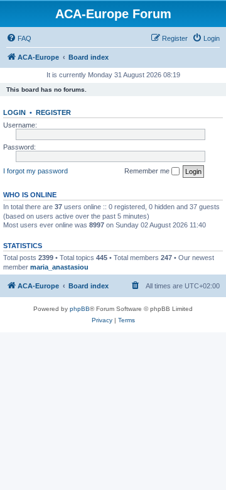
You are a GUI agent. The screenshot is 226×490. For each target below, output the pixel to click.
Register (53, 112)
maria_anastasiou (59, 267)
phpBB (80, 308)
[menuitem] (18, 38)
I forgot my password (35, 171)
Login (14, 112)
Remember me (147, 171)
